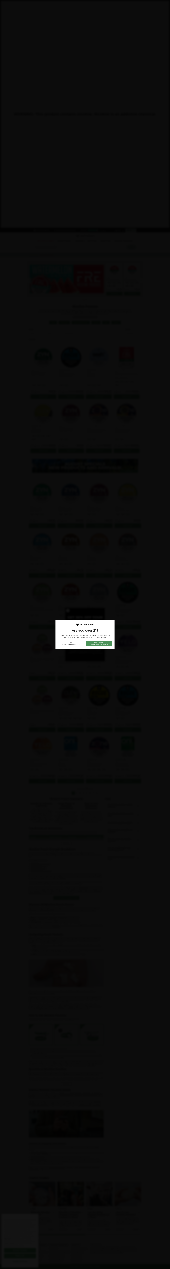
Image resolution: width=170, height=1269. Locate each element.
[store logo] (85, 624)
